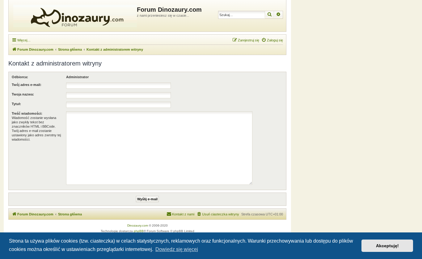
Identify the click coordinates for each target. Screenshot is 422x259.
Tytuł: (16, 104)
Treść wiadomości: (27, 113)
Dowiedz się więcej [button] (176, 249)
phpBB (139, 231)
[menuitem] (272, 40)
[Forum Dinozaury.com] (73, 16)
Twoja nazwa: (23, 94)
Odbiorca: (20, 77)
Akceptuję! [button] (387, 245)
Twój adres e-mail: (26, 85)
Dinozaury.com (137, 225)
